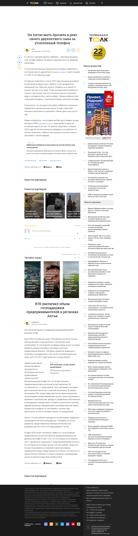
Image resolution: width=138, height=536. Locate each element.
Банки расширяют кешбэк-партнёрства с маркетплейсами (100, 361)
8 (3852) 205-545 (94, 515)
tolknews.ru (95, 487)
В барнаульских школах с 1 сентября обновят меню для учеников (98, 420)
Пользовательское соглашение (100, 528)
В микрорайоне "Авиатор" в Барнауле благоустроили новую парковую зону (99, 263)
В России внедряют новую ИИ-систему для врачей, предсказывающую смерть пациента (99, 228)
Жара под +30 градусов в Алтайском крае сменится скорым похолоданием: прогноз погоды (100, 445)
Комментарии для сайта (71, 254)
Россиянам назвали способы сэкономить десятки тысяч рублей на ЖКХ (101, 377)
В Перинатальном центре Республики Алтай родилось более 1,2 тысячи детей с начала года (100, 255)
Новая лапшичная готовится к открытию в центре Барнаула (99, 78)
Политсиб (34, 324)
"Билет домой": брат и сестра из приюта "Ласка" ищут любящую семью (99, 238)
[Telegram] (68, 50)
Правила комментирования (99, 530)
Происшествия (77, 3)
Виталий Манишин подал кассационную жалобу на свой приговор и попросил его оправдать (99, 273)
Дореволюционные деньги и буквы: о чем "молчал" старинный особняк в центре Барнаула (100, 171)
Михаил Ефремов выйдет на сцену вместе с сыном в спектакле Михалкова (100, 210)
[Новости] (47, 167)
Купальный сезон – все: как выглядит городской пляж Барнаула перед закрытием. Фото (100, 154)
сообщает (62, 72)
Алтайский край (30, 160)
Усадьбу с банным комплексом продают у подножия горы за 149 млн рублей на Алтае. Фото (100, 85)
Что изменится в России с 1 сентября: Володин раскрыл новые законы (100, 462)
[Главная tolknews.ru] (34, 3)
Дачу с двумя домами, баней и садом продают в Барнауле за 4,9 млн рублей (100, 369)
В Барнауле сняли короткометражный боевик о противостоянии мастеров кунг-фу (101, 246)
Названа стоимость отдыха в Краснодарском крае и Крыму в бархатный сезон (99, 354)
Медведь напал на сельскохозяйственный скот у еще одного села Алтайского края (101, 403)
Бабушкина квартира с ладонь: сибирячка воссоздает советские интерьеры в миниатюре (100, 284)
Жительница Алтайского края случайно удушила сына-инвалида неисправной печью (99, 219)
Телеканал (63, 3)
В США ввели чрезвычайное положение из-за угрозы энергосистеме (98, 188)
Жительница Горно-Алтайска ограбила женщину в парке (32, 286)
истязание (43, 160)
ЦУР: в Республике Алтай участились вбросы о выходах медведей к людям (99, 454)
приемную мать (46, 123)
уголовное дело (55, 160)
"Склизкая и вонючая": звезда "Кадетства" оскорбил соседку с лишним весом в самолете (51, 283)
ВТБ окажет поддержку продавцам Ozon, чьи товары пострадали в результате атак (100, 411)
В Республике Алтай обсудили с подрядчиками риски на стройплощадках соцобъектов (99, 346)
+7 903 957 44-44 (94, 510)
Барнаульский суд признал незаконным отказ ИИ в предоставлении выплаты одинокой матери (98, 336)
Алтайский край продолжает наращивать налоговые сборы (99, 71)
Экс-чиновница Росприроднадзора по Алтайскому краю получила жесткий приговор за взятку (100, 386)
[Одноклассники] (78, 50)
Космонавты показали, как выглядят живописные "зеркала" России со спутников (100, 180)
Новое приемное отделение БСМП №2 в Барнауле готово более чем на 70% (101, 428)
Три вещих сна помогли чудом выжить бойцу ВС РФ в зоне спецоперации (99, 327)
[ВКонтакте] (73, 50)
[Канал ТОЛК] (59, 167)
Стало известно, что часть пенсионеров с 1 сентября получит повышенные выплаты (100, 308)
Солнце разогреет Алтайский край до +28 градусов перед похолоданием (100, 163)
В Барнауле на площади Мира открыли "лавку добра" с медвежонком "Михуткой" (98, 293)
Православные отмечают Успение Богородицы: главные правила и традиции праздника (100, 146)
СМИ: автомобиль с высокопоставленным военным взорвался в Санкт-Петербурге (100, 437)
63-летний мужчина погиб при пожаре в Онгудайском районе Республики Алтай (71, 284)
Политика (92, 3)
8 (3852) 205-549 (94, 517)
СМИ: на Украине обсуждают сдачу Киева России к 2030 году (100, 195)
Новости (50, 3)
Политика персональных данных (100, 526)
